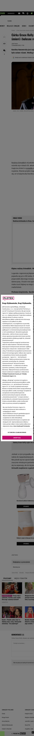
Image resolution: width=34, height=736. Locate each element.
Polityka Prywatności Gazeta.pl (11, 374)
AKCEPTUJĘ (16, 438)
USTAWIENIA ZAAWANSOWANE (17, 432)
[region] (17, 368)
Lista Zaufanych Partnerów (21, 426)
